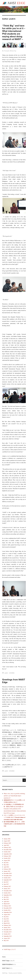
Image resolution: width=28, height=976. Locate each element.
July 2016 (6, 897)
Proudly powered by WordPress (15, 973)
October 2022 (7, 852)
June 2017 (6, 884)
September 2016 (8, 895)
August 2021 (7, 860)
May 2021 (6, 864)
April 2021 (6, 867)
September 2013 (8, 936)
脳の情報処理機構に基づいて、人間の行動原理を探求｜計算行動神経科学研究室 (14, 824)
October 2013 (7, 934)
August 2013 (7, 938)
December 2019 (8, 873)
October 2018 (7, 877)
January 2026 (7, 839)
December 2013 (8, 929)
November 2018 (8, 875)
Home (4, 957)
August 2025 (7, 841)
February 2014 (7, 925)
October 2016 (7, 893)
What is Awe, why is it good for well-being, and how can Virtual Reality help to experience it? (14, 796)
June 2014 (6, 919)
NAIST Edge (4, 973)
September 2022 (8, 854)
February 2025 (7, 843)
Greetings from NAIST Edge (13, 681)
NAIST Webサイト (7, 968)
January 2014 (7, 927)
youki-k (6, 673)
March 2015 (7, 903)
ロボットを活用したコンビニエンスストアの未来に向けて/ (14, 817)
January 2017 (7, 888)
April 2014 (6, 921)
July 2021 (6, 862)
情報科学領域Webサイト (9, 964)
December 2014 (8, 908)
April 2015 (6, 901)
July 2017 (6, 882)
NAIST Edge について (10, 949)
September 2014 (8, 912)
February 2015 (7, 906)
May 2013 (6, 940)
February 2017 (7, 886)
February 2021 (7, 869)
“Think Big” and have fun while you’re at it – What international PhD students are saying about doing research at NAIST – (13, 32)
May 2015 (6, 899)
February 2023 (7, 847)
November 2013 (8, 932)
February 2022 (7, 856)
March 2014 (7, 923)
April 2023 (6, 845)
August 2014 (7, 914)
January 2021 (7, 871)
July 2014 (6, 916)
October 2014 (7, 910)
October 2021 (7, 858)
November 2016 (8, 890)
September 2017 (8, 880)
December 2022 (8, 849)
